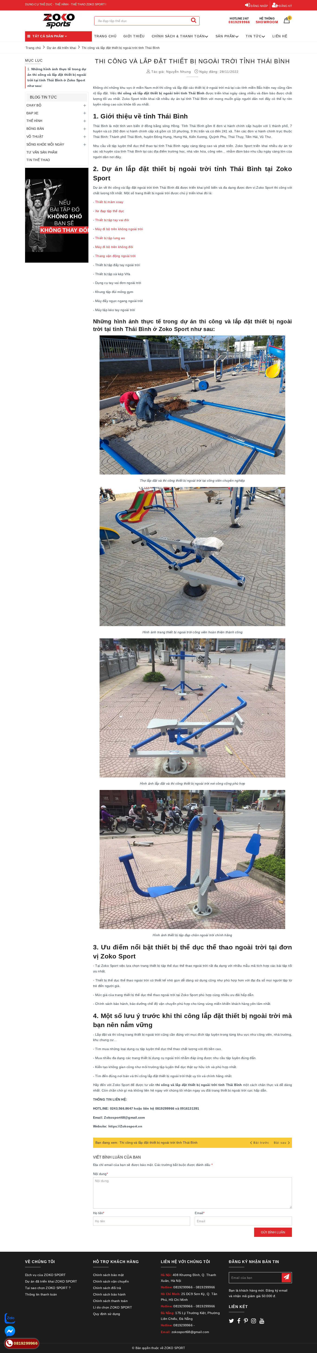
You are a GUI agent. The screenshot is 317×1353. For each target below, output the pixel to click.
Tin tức (254, 36)
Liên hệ (280, 36)
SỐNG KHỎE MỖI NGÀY (45, 144)
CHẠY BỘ (33, 105)
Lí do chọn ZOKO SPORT (112, 1307)
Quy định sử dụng (106, 1314)
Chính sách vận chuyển (111, 1281)
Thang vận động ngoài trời (115, 256)
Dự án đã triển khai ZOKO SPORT (51, 1281)
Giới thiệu (134, 36)
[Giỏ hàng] (287, 22)
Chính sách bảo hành (109, 1294)
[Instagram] (253, 1322)
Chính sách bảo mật (108, 1275)
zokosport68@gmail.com (190, 1332)
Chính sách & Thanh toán (178, 36)
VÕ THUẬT (34, 136)
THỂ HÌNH (34, 121)
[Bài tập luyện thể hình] (56, 215)
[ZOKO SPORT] (58, 21)
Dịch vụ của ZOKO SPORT (45, 1275)
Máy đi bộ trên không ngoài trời (119, 229)
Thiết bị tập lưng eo (110, 238)
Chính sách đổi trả (107, 1288)
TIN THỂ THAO (38, 160)
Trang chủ (105, 36)
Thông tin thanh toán (41, 1294)
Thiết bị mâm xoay (109, 202)
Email (199, 1213)
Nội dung (100, 1174)
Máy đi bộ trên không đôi (114, 247)
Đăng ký (285, 6)
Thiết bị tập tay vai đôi (112, 220)
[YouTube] (261, 1322)
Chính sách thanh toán (110, 1301)
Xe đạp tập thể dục (109, 211)
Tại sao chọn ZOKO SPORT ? (48, 1288)
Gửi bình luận (273, 1232)
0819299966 (183, 1287)
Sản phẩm (225, 36)
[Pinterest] (246, 1322)
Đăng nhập (259, 6)
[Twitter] (231, 1322)
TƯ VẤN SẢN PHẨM (41, 152)
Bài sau (280, 1142)
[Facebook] (238, 1322)
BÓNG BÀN (35, 129)
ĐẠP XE (32, 113)
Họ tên (98, 1213)
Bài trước (261, 1142)
